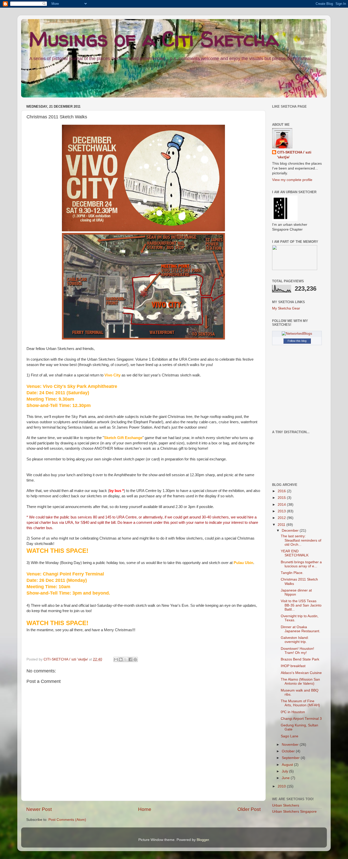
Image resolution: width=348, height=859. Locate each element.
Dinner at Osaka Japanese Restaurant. (300, 629)
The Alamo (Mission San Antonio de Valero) (300, 681)
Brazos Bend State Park (300, 659)
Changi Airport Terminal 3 (301, 719)
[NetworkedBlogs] (297, 333)
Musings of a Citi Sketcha (154, 39)
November (291, 745)
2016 (282, 491)
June (286, 778)
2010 (282, 786)
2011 (282, 525)
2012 (282, 518)
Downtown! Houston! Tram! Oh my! (297, 651)
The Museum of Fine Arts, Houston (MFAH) (300, 703)
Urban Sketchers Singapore (294, 811)
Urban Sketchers (285, 805)
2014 (282, 504)
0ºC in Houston (293, 712)
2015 (282, 498)
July (285, 771)
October (289, 751)
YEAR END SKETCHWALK (295, 553)
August (288, 765)
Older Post (249, 809)
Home (144, 809)
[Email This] (115, 659)
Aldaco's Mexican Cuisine (301, 673)
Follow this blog (297, 340)
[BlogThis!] (120, 659)
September (291, 758)
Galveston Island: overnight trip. (295, 640)
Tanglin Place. (292, 573)
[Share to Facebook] (130, 659)
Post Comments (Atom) (67, 820)
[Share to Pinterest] (135, 659)
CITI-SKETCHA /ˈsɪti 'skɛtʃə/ (66, 659)
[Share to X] (125, 659)
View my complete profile (292, 180)
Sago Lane (289, 736)
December (291, 530)
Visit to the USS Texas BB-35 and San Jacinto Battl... (301, 605)
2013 (282, 511)
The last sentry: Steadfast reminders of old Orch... (301, 540)
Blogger (203, 840)
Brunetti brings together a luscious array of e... (301, 564)
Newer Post (39, 809)
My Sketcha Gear (286, 308)
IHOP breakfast (293, 666)
